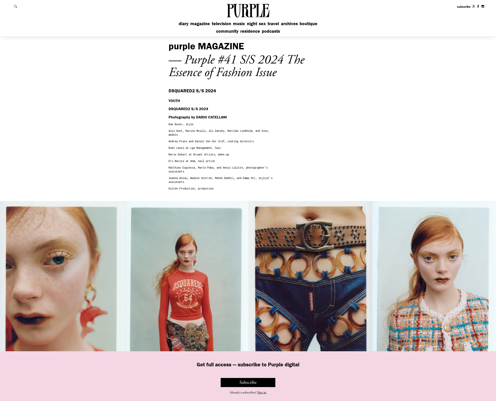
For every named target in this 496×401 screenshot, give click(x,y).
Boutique (308, 23)
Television (221, 23)
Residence (250, 31)
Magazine (200, 23)
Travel (273, 23)
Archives (289, 23)
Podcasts (271, 31)
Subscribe (248, 382)
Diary (184, 23)
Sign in (261, 392)
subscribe (464, 6)
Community (227, 31)
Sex (262, 23)
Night (252, 23)
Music (239, 23)
